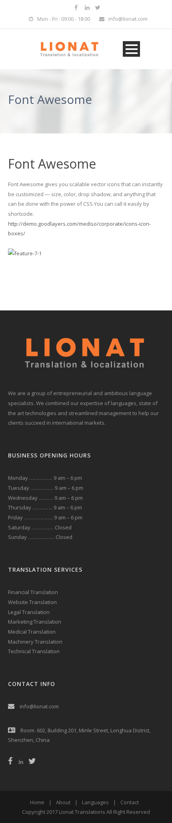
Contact (129, 802)
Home (37, 802)
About (63, 802)
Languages (95, 802)
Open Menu (131, 49)
